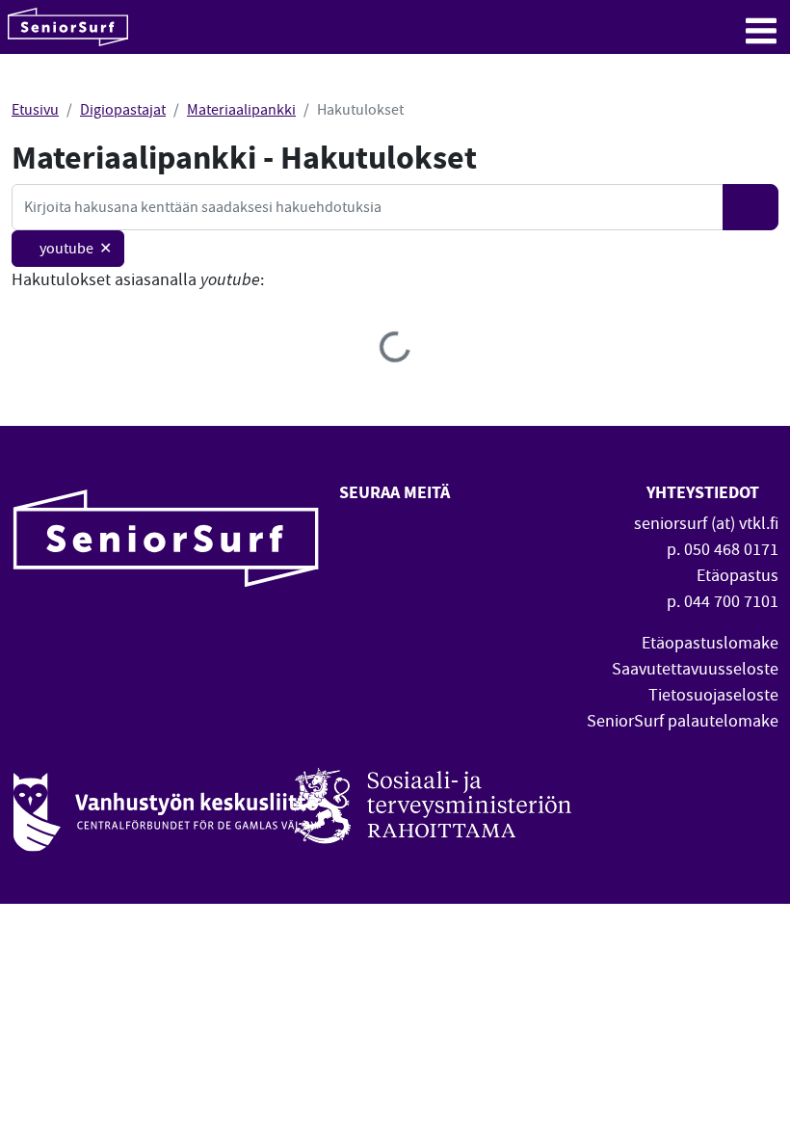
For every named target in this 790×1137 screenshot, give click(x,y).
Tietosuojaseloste (713, 695)
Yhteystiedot (704, 492)
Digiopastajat (123, 109)
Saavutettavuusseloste (695, 669)
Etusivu (35, 109)
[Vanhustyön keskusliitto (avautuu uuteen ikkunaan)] (166, 801)
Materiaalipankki (241, 109)
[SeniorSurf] (68, 27)
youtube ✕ (76, 248)
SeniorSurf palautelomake (682, 721)
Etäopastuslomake (710, 643)
